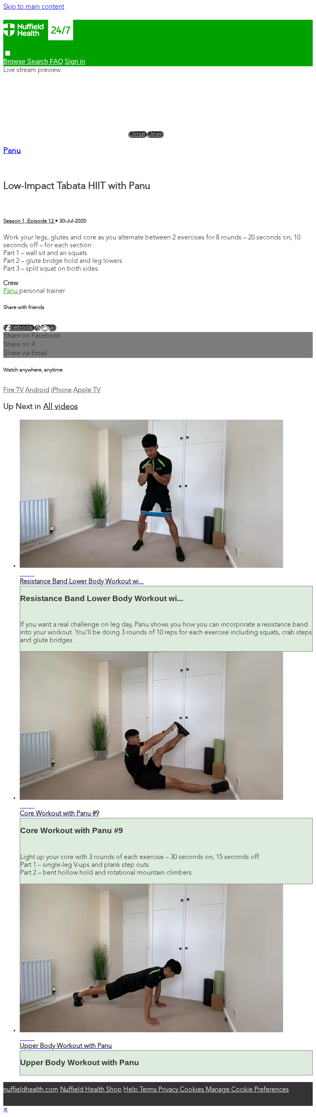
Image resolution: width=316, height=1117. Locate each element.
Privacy (169, 1090)
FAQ (56, 61)
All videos (60, 407)
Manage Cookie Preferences (247, 1090)
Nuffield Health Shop (91, 1090)
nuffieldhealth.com (30, 1090)
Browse (15, 61)
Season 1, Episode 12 (29, 221)
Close (137, 134)
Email (48, 328)
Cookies (193, 1090)
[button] (7, 53)
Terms (148, 1090)
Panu (12, 151)
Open (155, 134)
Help (131, 1090)
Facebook (19, 328)
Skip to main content (33, 7)
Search (38, 61)
